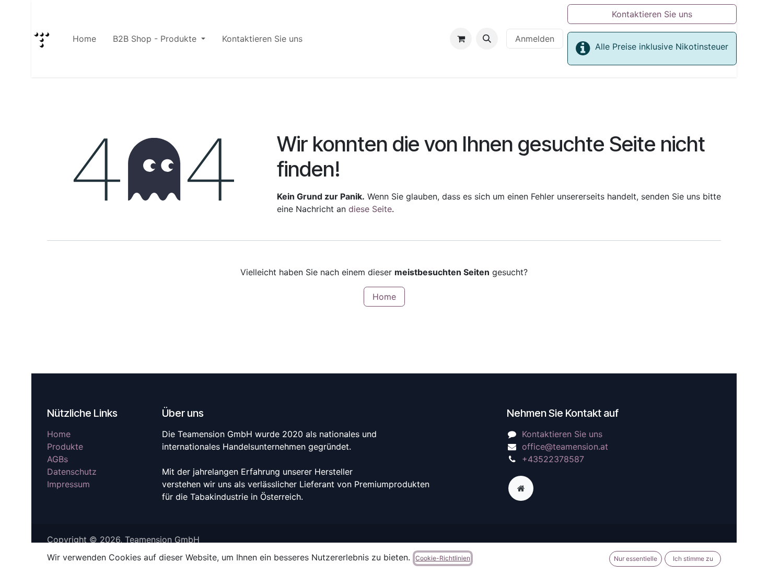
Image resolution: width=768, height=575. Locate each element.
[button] (487, 39)
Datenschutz (72, 471)
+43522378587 (553, 459)
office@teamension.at (565, 446)
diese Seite (370, 209)
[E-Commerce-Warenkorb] (461, 39)
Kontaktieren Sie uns (652, 14)
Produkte (65, 446)
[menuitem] (84, 38)
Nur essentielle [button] (635, 558)
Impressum (68, 484)
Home (384, 296)
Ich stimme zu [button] (693, 558)
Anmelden (534, 38)
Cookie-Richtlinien (442, 558)
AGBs (57, 459)
